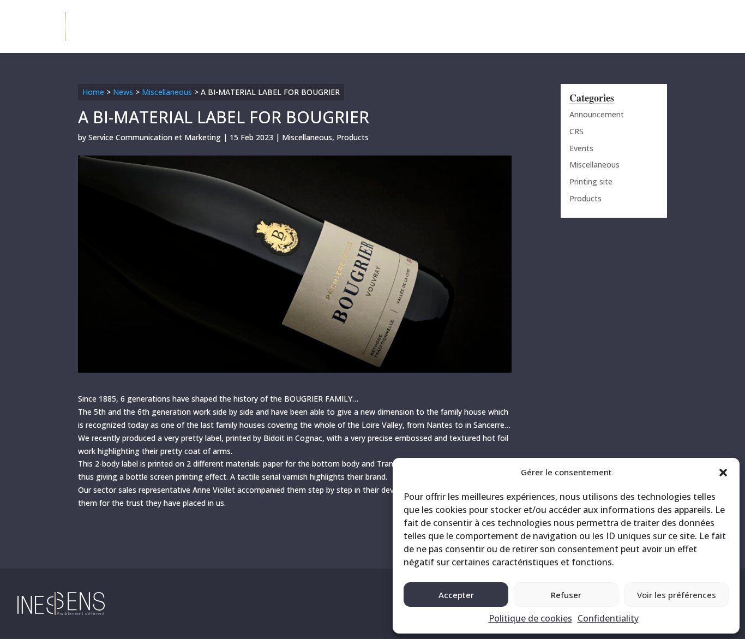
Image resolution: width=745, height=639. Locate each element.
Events (581, 148)
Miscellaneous (167, 92)
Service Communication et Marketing (154, 137)
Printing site (590, 181)
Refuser (566, 594)
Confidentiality (608, 618)
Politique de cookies (530, 618)
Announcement (596, 114)
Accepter (456, 594)
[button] (723, 472)
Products (353, 137)
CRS (576, 131)
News (123, 92)
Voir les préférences (676, 594)
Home (93, 92)
